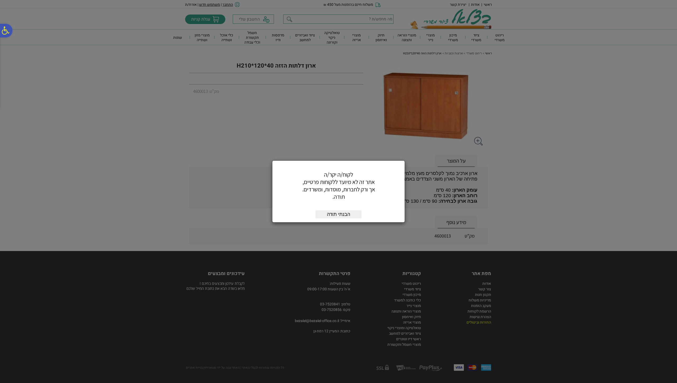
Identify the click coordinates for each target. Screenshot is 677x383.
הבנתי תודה (338, 214)
